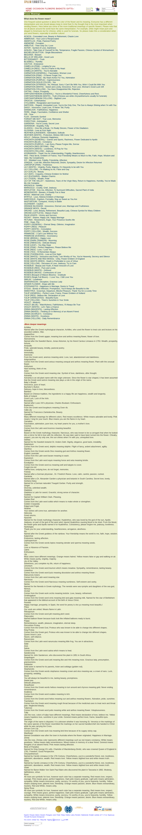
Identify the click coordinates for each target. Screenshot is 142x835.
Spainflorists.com (43, 807)
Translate (36, 825)
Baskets (61, 8)
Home (29, 8)
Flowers (50, 8)
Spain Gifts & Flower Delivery (53, 4)
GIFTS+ (70, 8)
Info (28, 11)
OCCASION (38, 8)
